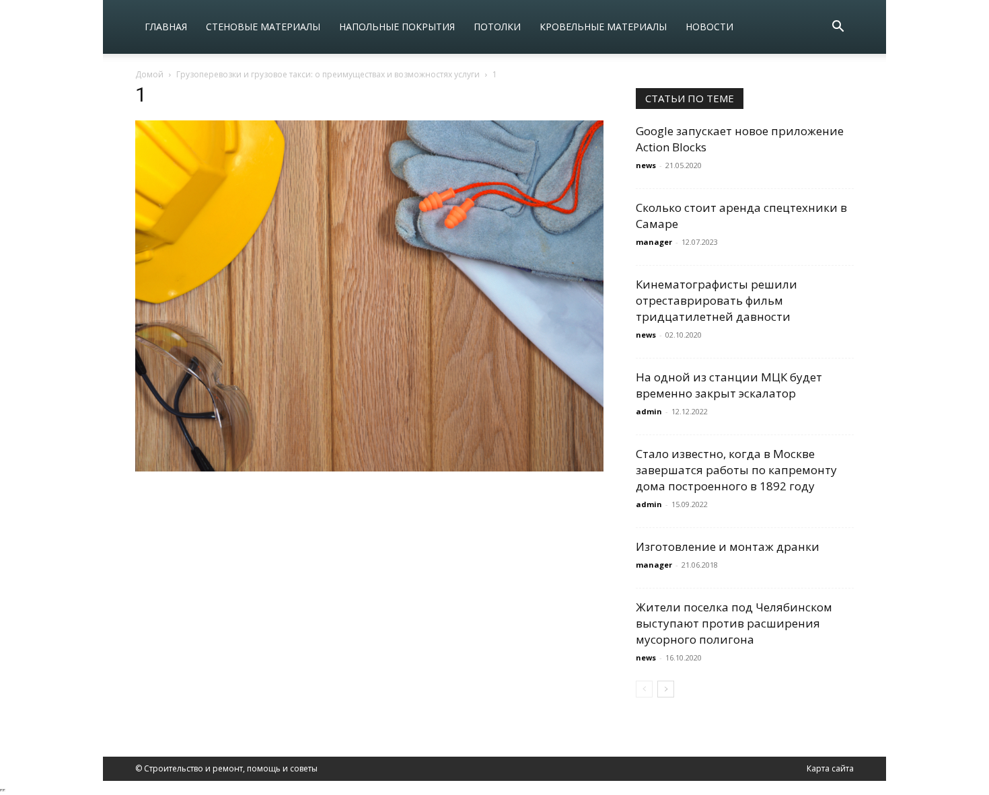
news (646, 165)
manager (654, 242)
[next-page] (665, 689)
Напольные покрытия (397, 26)
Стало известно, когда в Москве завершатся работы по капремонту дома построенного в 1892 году (736, 470)
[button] (837, 28)
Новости (709, 26)
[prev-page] (644, 689)
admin (649, 411)
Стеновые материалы (263, 26)
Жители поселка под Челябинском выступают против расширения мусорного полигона (734, 623)
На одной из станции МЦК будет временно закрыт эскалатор (729, 385)
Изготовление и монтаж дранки (727, 546)
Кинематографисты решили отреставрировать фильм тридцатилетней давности (716, 300)
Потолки (497, 26)
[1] (369, 468)
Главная (166, 26)
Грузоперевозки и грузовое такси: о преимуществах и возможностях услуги (328, 74)
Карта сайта (830, 768)
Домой (149, 74)
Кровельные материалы (603, 26)
